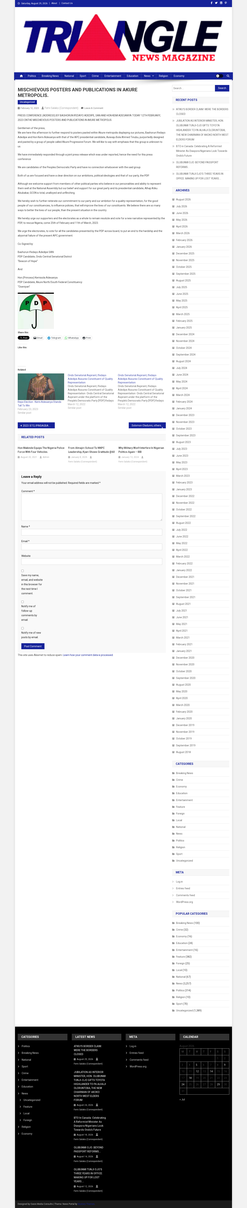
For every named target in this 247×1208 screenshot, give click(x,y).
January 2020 (184, 718)
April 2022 (182, 549)
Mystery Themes (86, 1204)
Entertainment (113, 75)
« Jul (182, 1099)
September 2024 (185, 354)
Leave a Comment (93, 108)
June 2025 (182, 293)
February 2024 (184, 401)
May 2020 (181, 691)
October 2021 (184, 590)
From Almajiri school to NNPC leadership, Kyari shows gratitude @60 (91, 449)
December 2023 (185, 415)
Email (25, 541)
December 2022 (185, 496)
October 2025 (184, 266)
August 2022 (183, 522)
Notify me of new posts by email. (31, 635)
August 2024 (183, 361)
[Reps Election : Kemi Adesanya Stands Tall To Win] (41, 386)
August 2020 (183, 684)
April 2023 (182, 469)
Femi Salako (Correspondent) (61, 108)
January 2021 (184, 651)
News (147, 75)
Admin (46, 457)
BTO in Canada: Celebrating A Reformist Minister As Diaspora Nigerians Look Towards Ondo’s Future (201, 151)
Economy (179, 75)
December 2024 (185, 334)
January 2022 (184, 570)
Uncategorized (27, 102)
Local (179, 820)
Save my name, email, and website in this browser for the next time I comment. (32, 584)
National (69, 75)
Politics (32, 75)
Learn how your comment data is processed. (88, 655)
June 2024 (182, 374)
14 (211, 1071)
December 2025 (185, 253)
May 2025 (181, 300)
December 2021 (185, 576)
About (54, 3)
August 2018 (183, 752)
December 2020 (185, 657)
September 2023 (185, 435)
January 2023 (184, 489)
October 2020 (184, 671)
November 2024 (185, 341)
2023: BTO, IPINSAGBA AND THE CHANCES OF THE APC (39, 425)
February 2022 (184, 563)
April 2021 (182, 630)
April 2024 (182, 388)
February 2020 (184, 711)
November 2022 (185, 502)
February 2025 (184, 320)
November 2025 (185, 260)
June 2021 (182, 617)
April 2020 (182, 698)
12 (197, 1071)
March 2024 (183, 395)
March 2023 (183, 475)
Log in (179, 881)
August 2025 (183, 280)
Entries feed (183, 888)
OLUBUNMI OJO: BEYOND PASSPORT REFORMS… (197, 165)
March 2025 (183, 314)
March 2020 (183, 705)
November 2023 (185, 422)
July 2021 (181, 610)
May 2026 (181, 219)
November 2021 (185, 583)
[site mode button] (219, 76)
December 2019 (185, 725)
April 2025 (182, 307)
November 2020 (185, 664)
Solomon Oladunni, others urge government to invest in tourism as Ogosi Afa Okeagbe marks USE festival (149, 425)
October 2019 (184, 738)
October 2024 (184, 347)
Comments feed (185, 895)
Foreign (180, 813)
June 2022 (182, 536)
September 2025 (185, 273)
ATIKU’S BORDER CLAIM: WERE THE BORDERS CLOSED (202, 111)
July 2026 (181, 206)
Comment (28, 491)
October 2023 (184, 428)
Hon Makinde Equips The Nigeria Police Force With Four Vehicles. (41, 449)
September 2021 (185, 597)
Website (26, 555)
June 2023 (182, 455)
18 (190, 1077)
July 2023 (181, 448)
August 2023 (183, 442)
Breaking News (50, 75)
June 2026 (182, 213)
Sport (83, 75)
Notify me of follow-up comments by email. (29, 613)
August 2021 (183, 603)
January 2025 (184, 327)
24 (183, 1084)
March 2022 (183, 556)
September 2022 (185, 516)
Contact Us (67, 3)
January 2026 (184, 246)
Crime (95, 75)
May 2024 (181, 381)
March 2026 (183, 233)
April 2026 (182, 226)
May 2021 (181, 624)
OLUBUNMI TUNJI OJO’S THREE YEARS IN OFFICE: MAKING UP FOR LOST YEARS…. (199, 176)
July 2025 (181, 287)
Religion (163, 75)
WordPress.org (184, 902)
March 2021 (183, 637)
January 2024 (184, 408)
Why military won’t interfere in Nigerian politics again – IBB (141, 449)
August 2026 (183, 199)
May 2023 (181, 462)
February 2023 (184, 482)
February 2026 (184, 240)
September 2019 (185, 745)
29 (218, 1084)
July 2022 (181, 529)
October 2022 (184, 509)
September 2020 (185, 678)
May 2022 (181, 543)
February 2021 (184, 644)
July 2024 (181, 368)
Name (25, 526)
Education (132, 75)
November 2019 (185, 731)
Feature (180, 806)
